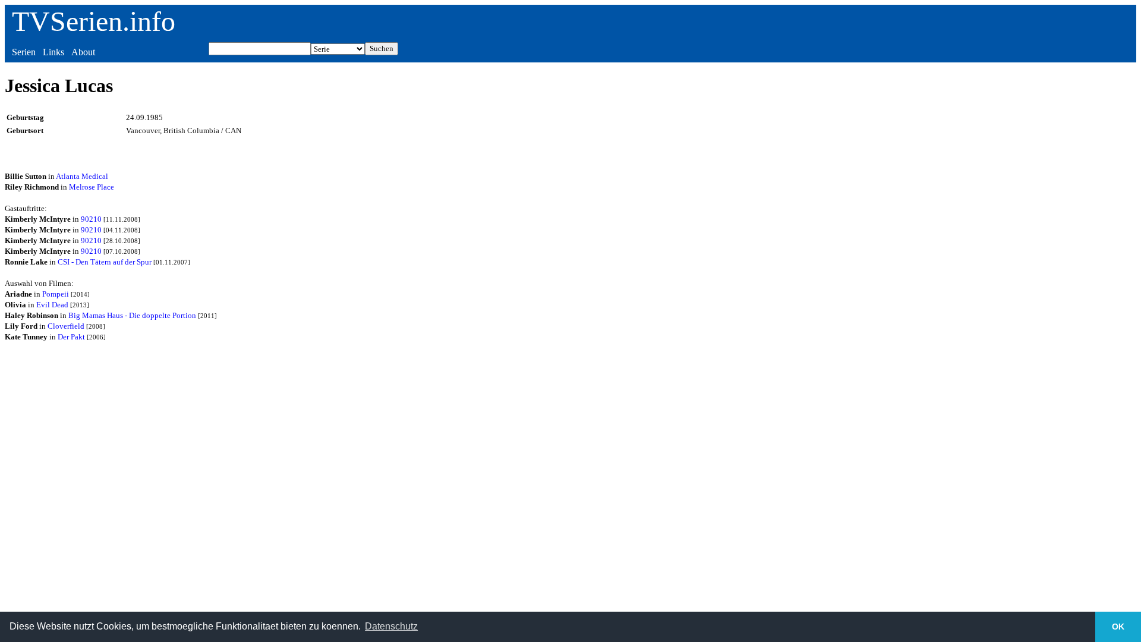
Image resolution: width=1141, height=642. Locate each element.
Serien (24, 52)
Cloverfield (66, 326)
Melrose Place (91, 186)
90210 (91, 219)
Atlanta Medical (82, 176)
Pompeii (55, 293)
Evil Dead (52, 304)
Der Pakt (71, 336)
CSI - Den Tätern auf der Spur (105, 261)
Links (53, 52)
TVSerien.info (93, 21)
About (83, 52)
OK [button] (1118, 626)
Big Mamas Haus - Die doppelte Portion (132, 315)
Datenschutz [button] (391, 626)
